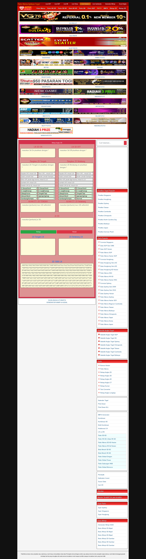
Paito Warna (41, 8)
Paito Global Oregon (105, 456)
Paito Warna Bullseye (107, 310)
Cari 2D (100, 485)
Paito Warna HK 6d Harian (107, 446)
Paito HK (82, 8)
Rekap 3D (122, 8)
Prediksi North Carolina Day (107, 219)
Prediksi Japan (103, 228)
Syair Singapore (103, 511)
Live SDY (48, 4)
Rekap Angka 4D (106, 379)
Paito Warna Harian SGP (108, 256)
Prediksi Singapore (104, 195)
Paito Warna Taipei (106, 317)
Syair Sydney (102, 507)
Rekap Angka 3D (57, 143)
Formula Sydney (105, 283)
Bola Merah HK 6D (104, 453)
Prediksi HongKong (104, 199)
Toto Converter (105, 389)
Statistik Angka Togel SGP (109, 335)
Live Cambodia (97, 4)
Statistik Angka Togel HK (108, 338)
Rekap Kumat (104, 386)
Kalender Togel (103, 400)
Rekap (38, 232)
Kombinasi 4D (103, 421)
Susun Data (102, 481)
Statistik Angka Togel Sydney (110, 341)
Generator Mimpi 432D (106, 525)
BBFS (106, 8)
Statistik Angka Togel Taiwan (109, 348)
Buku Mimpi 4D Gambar (106, 545)
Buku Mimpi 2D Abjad (105, 528)
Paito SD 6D (62, 8)
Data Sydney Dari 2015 (108, 290)
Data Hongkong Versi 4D (108, 263)
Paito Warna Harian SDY (108, 300)
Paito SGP (91, 8)
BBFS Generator (103, 415)
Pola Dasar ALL (103, 407)
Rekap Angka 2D (106, 372)
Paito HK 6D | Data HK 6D (107, 439)
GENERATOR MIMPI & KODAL (56, 302)
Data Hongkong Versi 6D (108, 266)
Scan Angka (122, 4)
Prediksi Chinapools (104, 215)
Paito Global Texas (104, 460)
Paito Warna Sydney (107, 297)
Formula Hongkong (106, 259)
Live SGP (57, 4)
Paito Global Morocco (105, 467)
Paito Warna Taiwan (107, 307)
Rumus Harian (105, 365)
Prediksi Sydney (103, 203)
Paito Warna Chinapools (108, 314)
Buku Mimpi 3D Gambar (106, 542)
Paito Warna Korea (106, 321)
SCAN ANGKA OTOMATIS (57, 300)
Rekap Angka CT (106, 382)
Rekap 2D (113, 8)
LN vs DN (101, 432)
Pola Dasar (102, 404)
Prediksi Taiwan (103, 207)
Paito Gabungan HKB (105, 463)
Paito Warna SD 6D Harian (107, 442)
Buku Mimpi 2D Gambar (106, 538)
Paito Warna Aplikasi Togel (29, 4)
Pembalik (101, 475)
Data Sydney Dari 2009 (108, 287)
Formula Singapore (106, 242)
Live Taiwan (85, 4)
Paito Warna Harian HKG (108, 280)
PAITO (99, 8)
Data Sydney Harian (107, 293)
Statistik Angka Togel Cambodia (111, 352)
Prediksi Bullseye (104, 224)
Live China (75, 4)
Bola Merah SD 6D (104, 449)
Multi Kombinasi (103, 425)
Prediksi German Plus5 (106, 232)
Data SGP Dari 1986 (107, 246)
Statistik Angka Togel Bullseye (110, 355)
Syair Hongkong (103, 514)
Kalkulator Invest (103, 478)
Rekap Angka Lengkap (108, 393)
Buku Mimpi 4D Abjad (105, 535)
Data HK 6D (73, 8)
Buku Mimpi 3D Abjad (105, 532)
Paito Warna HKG (106, 273)
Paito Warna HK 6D (106, 276)
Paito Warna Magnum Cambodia (111, 304)
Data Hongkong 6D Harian (109, 269)
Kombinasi (101, 418)
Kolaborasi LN (103, 428)
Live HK (66, 4)
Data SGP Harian (106, 249)
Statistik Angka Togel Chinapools (111, 345)
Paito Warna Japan (106, 324)
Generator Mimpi (110, 4)
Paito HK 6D (51, 8)
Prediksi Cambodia (104, 211)
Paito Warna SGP (106, 252)
